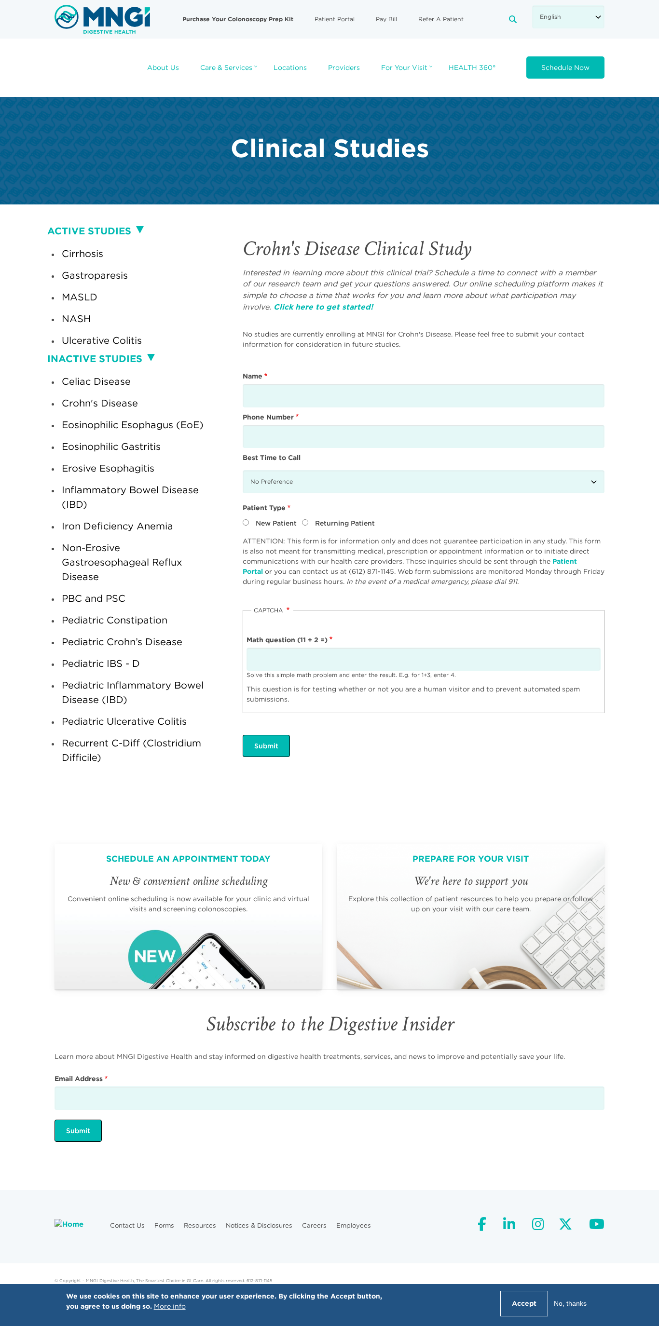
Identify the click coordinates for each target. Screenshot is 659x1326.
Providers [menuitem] (344, 67)
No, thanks (570, 1303)
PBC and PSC (93, 598)
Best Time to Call (272, 457)
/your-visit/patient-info (470, 916)
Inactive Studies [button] (94, 358)
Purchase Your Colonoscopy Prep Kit (237, 19)
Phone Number (268, 417)
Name (252, 376)
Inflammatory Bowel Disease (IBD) (130, 497)
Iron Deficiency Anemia (117, 526)
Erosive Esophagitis (108, 468)
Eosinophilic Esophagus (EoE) (133, 425)
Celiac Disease (96, 381)
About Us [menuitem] (163, 67)
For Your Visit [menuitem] (408, 70)
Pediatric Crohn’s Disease (122, 642)
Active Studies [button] (89, 231)
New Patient (276, 523)
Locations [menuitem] (290, 67)
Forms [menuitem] (164, 1225)
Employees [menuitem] (353, 1225)
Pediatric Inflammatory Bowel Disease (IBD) (133, 692)
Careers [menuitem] (314, 1225)
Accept (524, 1303)
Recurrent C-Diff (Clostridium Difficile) (131, 750)
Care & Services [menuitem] (230, 70)
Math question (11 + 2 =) (287, 640)
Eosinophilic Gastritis (111, 446)
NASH (76, 318)
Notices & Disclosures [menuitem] (259, 1225)
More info (170, 1306)
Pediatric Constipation (114, 620)
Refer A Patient (441, 19)
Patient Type (264, 507)
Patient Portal (335, 19)
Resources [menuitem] (200, 1225)
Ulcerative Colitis (102, 340)
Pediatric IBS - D (101, 663)
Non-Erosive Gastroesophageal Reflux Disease (122, 561)
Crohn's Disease (100, 403)
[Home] (102, 18)
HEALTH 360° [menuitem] (472, 67)
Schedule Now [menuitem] (565, 67)
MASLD (79, 297)
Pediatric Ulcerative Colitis (124, 721)
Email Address (79, 1078)
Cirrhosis (82, 253)
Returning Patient (345, 523)
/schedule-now (188, 916)
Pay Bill (386, 19)
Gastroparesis (95, 275)
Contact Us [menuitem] (127, 1225)
